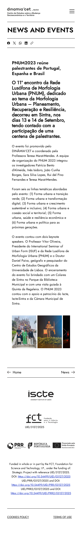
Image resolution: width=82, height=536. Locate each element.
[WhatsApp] (20, 43)
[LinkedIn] (26, 43)
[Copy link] (31, 43)
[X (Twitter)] (14, 43)
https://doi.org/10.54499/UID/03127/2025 (44, 476)
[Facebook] (8, 43)
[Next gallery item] (65, 332)
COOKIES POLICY (18, 517)
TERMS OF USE (62, 517)
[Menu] (70, 11)
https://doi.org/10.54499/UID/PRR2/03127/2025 (41, 493)
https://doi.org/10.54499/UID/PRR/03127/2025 (41, 485)
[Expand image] (24, 331)
